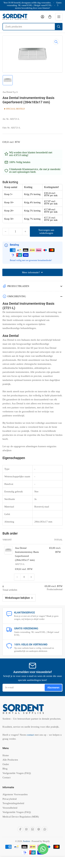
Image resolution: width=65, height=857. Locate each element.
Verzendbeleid (9, 807)
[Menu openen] (58, 16)
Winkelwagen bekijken (17, 597)
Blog (5, 768)
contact (31, 734)
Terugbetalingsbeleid (13, 803)
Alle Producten (10, 759)
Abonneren (53, 687)
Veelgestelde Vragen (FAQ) (16, 773)
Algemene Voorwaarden (15, 794)
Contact (6, 777)
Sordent (26, 841)
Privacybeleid (9, 799)
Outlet (5, 764)
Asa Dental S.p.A (10, 92)
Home (5, 755)
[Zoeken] (58, 26)
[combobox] (32, 26)
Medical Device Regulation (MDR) (20, 816)
